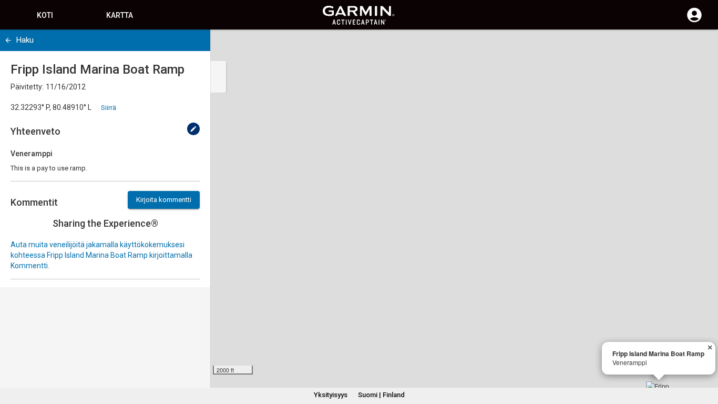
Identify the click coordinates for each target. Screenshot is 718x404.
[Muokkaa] (193, 129)
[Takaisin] (8, 40)
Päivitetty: (27, 87)
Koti (45, 15)
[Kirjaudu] (694, 21)
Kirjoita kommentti (163, 200)
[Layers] (700, 47)
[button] (705, 356)
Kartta (119, 15)
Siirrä (108, 108)
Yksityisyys (330, 395)
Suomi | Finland (381, 395)
